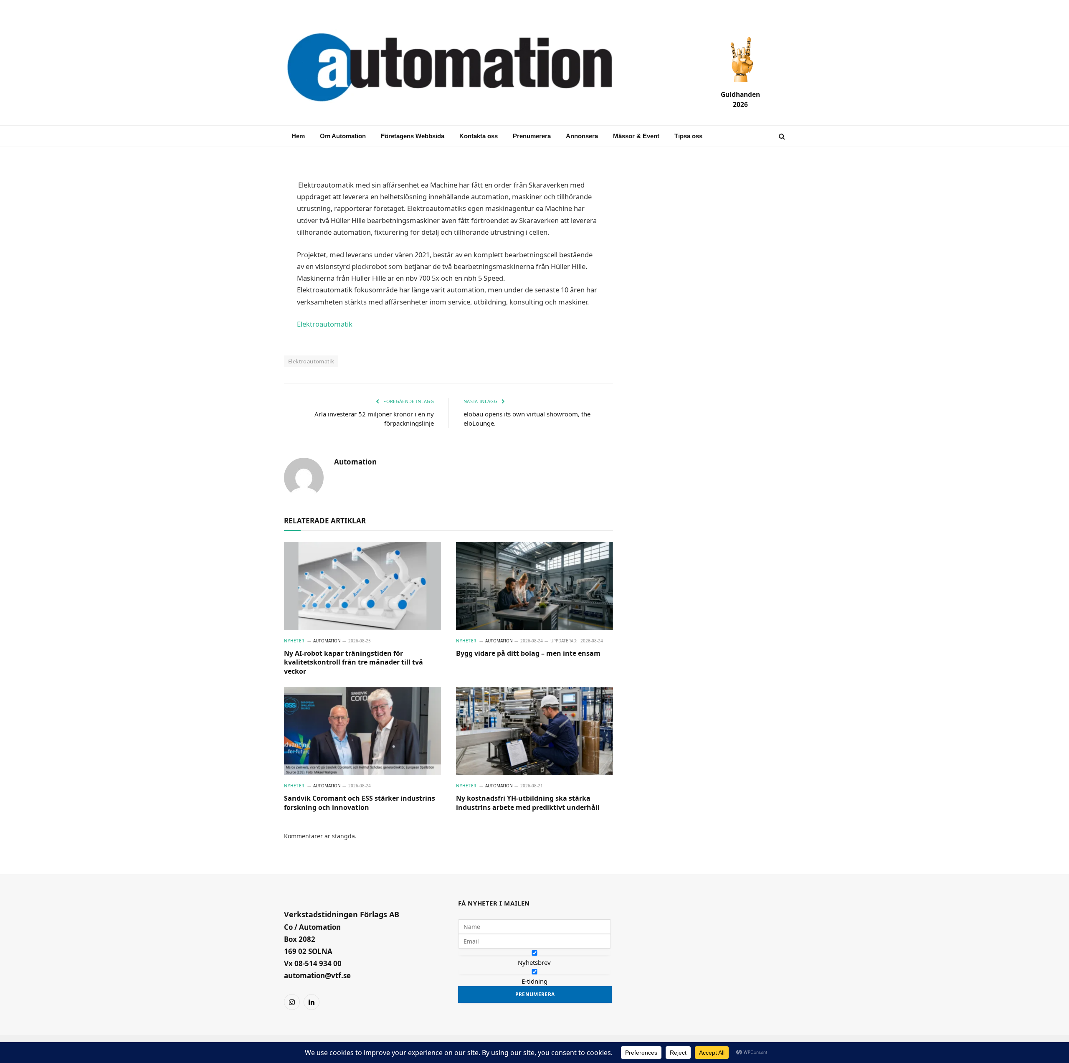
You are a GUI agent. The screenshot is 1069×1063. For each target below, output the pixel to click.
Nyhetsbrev (534, 962)
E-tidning (534, 981)
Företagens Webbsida (412, 136)
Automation (355, 462)
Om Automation (343, 136)
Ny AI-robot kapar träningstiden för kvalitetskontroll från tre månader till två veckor (353, 662)
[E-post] (254, 207)
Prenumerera (532, 136)
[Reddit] (254, 307)
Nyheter (294, 641)
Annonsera (582, 136)
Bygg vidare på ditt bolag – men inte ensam (528, 653)
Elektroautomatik (324, 324)
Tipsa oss (688, 136)
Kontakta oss (478, 136)
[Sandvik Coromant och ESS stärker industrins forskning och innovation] (362, 731)
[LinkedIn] (254, 247)
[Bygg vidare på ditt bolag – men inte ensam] (534, 586)
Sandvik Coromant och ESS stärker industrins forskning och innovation (359, 803)
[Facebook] (254, 227)
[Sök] (781, 136)
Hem (298, 136)
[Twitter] (254, 267)
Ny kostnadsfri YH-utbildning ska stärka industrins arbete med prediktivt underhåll (528, 803)
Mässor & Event (636, 136)
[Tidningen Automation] (462, 68)
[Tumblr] (254, 287)
